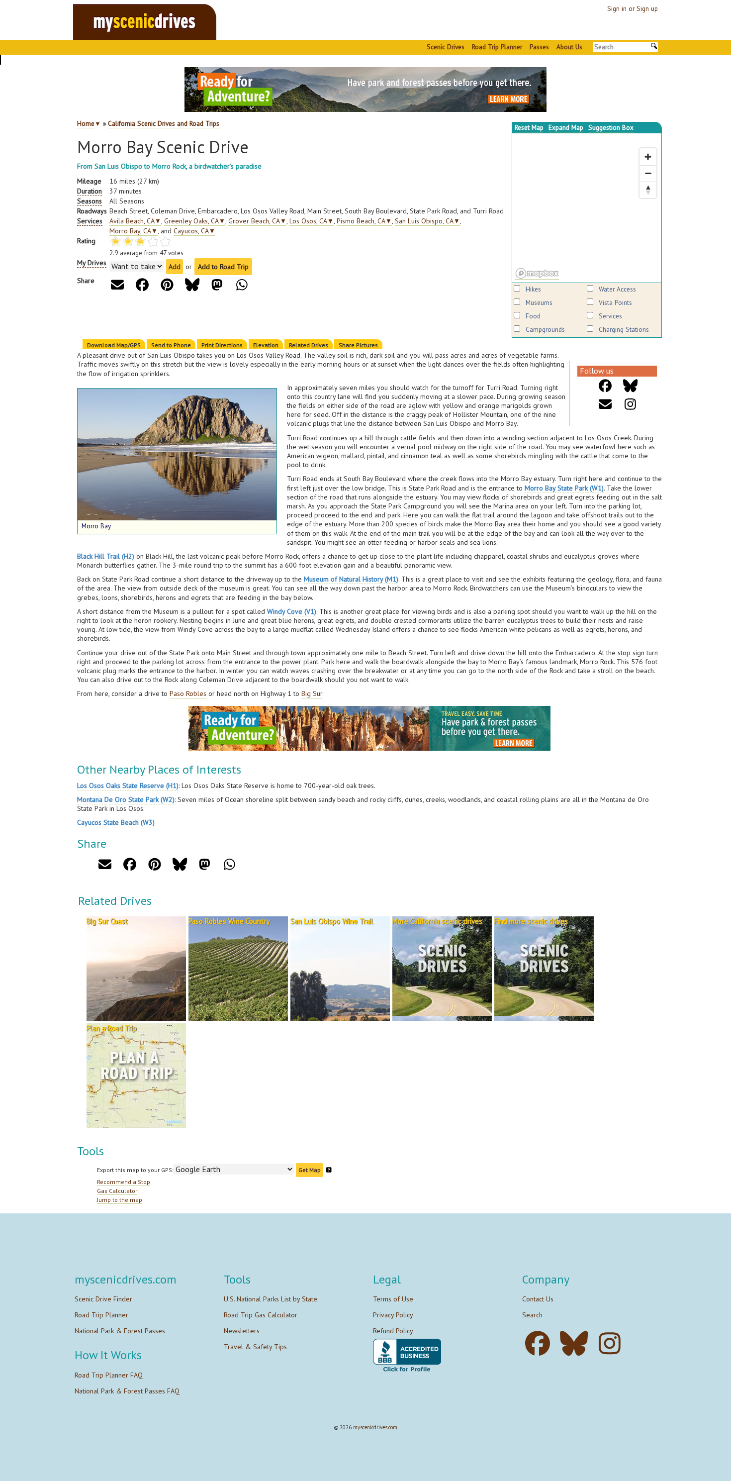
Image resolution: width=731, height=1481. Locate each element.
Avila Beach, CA (135, 220)
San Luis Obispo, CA (427, 220)
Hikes (533, 289)
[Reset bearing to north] (648, 189)
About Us (569, 46)
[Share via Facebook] (142, 285)
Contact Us (537, 1298)
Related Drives (308, 345)
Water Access (617, 289)
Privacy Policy (393, 1314)
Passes (539, 46)
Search (532, 1314)
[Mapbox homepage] (537, 274)
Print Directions (222, 345)
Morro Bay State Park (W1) (564, 488)
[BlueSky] (630, 386)
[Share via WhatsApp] (242, 285)
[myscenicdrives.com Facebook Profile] (540, 1343)
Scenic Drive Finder (103, 1298)
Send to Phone (171, 345)
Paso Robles (188, 693)
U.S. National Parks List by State (270, 1298)
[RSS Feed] (630, 404)
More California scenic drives (437, 921)
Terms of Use (393, 1298)
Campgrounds (545, 329)
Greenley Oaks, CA (194, 220)
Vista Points (615, 302)
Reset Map (529, 127)
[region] (586, 208)
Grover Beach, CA (257, 220)
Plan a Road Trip (112, 1028)
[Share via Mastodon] (217, 285)
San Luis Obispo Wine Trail (331, 921)
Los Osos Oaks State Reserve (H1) (128, 785)
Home (85, 123)
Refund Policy (393, 1330)
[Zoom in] (648, 157)
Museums (539, 302)
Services (610, 315)
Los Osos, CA (311, 220)
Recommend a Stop (123, 1181)
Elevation (265, 345)
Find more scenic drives (531, 921)
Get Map (309, 1170)
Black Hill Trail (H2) (105, 556)
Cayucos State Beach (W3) (116, 822)
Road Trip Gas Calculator (260, 1314)
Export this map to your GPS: (135, 1170)
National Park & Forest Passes (120, 1330)
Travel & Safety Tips (255, 1346)
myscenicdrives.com (375, 1427)
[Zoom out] (648, 173)
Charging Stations (624, 329)
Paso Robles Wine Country (229, 921)
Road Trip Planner (497, 46)
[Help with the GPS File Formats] (329, 1170)
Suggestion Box (611, 127)
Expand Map (565, 127)
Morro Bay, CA (133, 230)
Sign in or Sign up (632, 8)
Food (533, 315)
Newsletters (242, 1330)
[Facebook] (605, 386)
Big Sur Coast (107, 921)
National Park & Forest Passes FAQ (127, 1390)
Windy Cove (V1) (291, 611)
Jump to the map (119, 1199)
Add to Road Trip (223, 266)
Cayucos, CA (194, 230)
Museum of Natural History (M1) (351, 579)
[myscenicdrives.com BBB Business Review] (407, 1356)
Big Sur (311, 693)
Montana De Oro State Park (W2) (126, 799)
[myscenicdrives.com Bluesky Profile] (576, 1343)
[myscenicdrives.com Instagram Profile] (612, 1343)
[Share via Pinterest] (167, 285)
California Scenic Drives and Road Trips (163, 123)
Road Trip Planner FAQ (109, 1375)
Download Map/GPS (114, 345)
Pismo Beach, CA (364, 220)
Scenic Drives (445, 46)
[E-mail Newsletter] (605, 404)
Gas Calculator (117, 1190)
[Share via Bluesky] (192, 285)
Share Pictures (358, 345)
